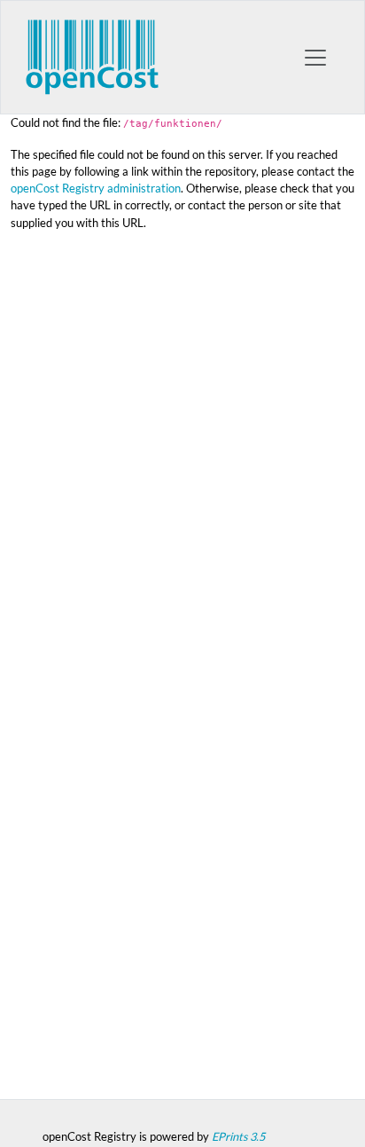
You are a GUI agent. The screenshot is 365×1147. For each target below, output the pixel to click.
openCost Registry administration (96, 188)
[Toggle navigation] (315, 58)
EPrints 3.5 (238, 1136)
